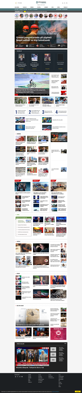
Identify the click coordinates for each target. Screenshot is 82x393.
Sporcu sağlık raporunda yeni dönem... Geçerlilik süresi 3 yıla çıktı (23, 266)
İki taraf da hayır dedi (37, 299)
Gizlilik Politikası (61, 376)
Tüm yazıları (22, 68)
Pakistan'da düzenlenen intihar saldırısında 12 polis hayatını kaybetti (57, 300)
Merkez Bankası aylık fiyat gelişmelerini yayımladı (30, 127)
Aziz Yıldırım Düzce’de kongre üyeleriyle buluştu (49, 234)
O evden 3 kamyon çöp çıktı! (31, 153)
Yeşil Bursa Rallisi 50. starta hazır (37, 234)
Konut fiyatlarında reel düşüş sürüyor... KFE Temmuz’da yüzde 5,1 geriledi (35, 112)
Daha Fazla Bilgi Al (55, 391)
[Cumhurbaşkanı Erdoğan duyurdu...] (21, 159)
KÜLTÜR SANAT (20, 305)
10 (47, 94)
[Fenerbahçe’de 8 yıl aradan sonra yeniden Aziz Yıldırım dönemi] (38, 219)
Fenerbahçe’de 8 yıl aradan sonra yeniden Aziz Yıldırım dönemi (38, 224)
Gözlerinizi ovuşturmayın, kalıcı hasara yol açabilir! (41, 254)
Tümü (65, 343)
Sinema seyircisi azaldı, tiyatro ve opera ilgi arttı (40, 338)
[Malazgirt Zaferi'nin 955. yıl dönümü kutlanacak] (32, 138)
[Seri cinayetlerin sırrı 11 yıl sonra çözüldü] (43, 149)
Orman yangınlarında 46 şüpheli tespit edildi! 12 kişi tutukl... (36, 11)
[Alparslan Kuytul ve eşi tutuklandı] (43, 138)
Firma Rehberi (40, 380)
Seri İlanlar (40, 382)
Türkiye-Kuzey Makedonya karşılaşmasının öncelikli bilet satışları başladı (61, 235)
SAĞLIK (18, 241)
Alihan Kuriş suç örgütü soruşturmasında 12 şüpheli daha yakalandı (20, 153)
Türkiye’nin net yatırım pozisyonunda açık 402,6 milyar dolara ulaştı (22, 112)
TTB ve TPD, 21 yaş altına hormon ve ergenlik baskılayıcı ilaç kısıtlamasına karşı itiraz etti (41, 267)
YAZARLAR (25, 7)
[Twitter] (20, 377)
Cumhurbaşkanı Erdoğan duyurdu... (20, 164)
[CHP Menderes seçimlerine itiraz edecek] (32, 170)
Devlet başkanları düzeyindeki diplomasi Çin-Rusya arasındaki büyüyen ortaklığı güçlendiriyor (57, 286)
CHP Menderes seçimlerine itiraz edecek (32, 174)
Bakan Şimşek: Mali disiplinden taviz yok (48, 112)
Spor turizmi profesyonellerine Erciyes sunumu (61, 224)
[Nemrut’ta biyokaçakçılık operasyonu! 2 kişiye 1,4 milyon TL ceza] (21, 170)
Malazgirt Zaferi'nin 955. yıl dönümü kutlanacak (31, 143)
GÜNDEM (31, 7)
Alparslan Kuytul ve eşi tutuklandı (42, 143)
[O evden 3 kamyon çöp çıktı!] (32, 149)
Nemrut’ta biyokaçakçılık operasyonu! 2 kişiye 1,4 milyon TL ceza (20, 174)
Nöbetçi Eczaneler (41, 379)
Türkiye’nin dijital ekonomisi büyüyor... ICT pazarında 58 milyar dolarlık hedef (32, 120)
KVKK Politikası (61, 379)
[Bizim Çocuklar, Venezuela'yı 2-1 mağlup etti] (50, 219)
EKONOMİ (46, 7)
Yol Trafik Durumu (51, 377)
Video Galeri (40, 377)
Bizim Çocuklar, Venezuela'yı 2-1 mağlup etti (49, 224)
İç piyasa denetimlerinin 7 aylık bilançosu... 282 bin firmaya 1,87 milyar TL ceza (43, 174)
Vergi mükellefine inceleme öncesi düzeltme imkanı (58, 127)
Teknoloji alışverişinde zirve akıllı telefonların (62, 112)
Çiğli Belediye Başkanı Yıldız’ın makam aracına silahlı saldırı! (31, 164)
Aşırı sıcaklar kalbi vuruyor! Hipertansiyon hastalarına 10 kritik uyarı (23, 254)
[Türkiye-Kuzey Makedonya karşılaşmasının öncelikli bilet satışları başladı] (61, 230)
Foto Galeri (40, 376)
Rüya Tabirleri (50, 376)
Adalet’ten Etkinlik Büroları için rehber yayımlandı (43, 164)
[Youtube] (22, 377)
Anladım (77, 391)
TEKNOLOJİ (65, 7)
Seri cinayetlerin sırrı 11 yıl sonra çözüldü (42, 153)
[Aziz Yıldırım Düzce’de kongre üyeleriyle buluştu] (50, 230)
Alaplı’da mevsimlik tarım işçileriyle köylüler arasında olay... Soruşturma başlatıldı (20, 143)
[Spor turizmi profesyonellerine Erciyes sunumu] (61, 219)
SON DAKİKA (17, 7)
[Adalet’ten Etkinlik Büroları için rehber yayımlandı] (43, 159)
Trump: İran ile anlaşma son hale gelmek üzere (40, 286)
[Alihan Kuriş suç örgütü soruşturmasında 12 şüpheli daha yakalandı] (21, 149)
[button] (17, 61)
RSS (59, 380)
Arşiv (59, 385)
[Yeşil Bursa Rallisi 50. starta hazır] (38, 230)
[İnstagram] (16, 377)
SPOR (52, 7)
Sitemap (60, 382)
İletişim (60, 386)
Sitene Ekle (60, 383)
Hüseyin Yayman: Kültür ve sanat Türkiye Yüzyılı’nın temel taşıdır (23, 338)
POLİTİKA (39, 7)
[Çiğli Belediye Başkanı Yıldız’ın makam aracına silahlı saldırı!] (32, 159)
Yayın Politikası (61, 377)
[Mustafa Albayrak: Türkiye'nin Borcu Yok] (32, 356)
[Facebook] (18, 377)
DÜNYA (58, 7)
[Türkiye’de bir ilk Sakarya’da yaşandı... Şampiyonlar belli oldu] (32, 83)
